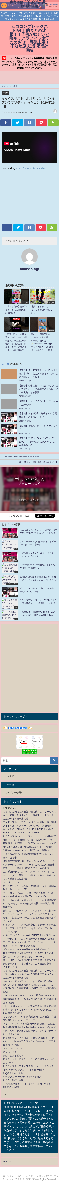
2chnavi (7, 1161)
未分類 (5, 92)
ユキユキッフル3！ (13, 1048)
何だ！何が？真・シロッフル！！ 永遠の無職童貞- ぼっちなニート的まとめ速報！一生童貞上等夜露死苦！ (29, 903)
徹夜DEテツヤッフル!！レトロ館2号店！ (24, 1069)
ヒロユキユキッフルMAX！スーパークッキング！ (28, 1066)
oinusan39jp (29, 269)
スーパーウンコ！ (12, 882)
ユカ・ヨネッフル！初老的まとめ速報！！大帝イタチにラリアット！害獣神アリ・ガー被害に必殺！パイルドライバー (29, 963)
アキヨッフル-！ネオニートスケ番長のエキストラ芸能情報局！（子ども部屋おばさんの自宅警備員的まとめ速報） (29, 999)
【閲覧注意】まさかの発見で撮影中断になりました (36, 462)
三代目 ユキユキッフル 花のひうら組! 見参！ (27, 1084)
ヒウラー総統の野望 (13, 1080)
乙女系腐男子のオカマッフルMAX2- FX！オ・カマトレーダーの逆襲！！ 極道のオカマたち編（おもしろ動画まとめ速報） (29, 875)
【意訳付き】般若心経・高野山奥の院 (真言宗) (21, 456)
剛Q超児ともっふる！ (14, 1073)
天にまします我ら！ (13, 1055)
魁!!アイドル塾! (11, 1087)
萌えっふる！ (10, 1052)
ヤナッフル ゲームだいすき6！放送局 (22, 1077)
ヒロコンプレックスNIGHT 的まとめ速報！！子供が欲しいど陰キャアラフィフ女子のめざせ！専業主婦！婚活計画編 (29, 1041)
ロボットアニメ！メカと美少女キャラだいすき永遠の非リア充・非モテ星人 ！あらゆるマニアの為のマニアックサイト (29, 928)
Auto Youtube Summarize (31, 168)
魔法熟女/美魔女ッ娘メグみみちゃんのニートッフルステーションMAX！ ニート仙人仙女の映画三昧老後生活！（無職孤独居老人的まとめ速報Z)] (28, 864)
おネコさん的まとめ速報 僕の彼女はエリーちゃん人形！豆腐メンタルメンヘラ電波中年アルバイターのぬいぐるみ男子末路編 (29, 815)
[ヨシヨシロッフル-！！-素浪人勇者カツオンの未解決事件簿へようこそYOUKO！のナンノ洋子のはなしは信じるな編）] (29, 1009)
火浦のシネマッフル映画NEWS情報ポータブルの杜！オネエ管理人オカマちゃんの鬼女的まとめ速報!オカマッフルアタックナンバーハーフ (28, 953)
